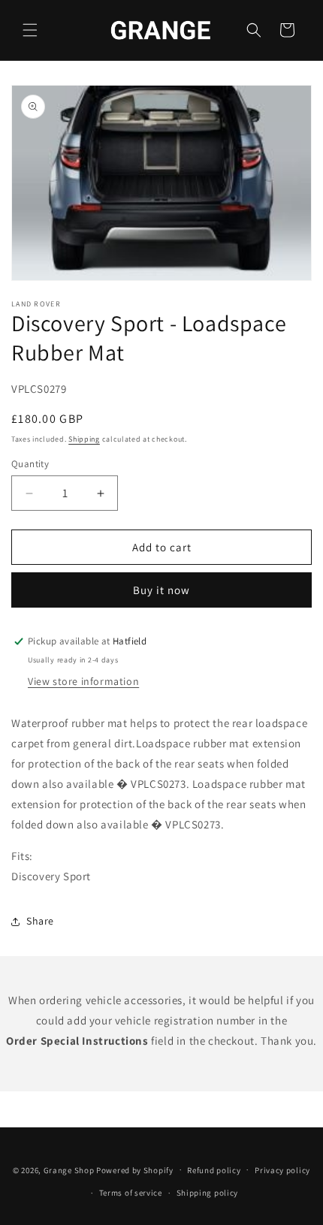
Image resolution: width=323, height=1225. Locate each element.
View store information (83, 681)
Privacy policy (282, 1170)
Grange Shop (69, 1169)
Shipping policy (208, 1192)
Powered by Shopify (135, 1169)
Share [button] (40, 921)
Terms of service (130, 1192)
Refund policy (213, 1170)
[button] (30, 30)
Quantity (30, 463)
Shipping (84, 439)
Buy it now (161, 590)
